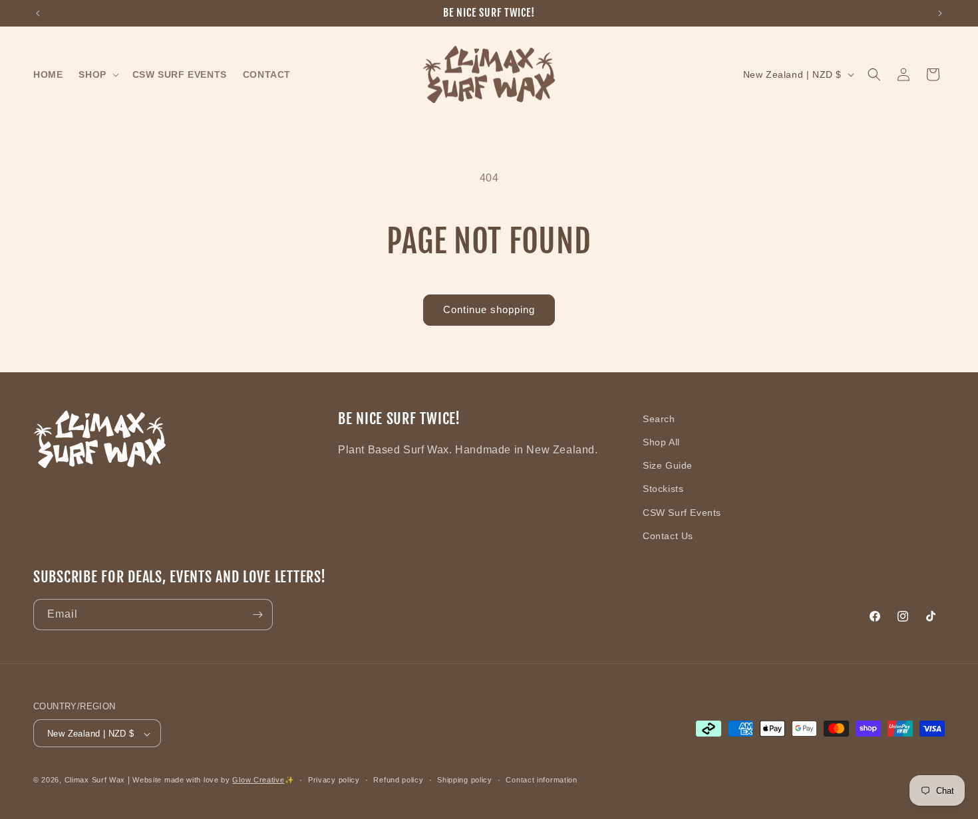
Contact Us (668, 535)
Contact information (541, 780)
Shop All (661, 442)
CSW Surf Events (682, 512)
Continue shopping (489, 309)
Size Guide (668, 465)
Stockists (663, 489)
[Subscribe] (257, 614)
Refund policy (398, 780)
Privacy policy (334, 780)
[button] (97, 74)
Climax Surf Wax (95, 780)
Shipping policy (464, 780)
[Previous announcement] (38, 13)
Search (659, 418)
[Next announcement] (940, 13)
